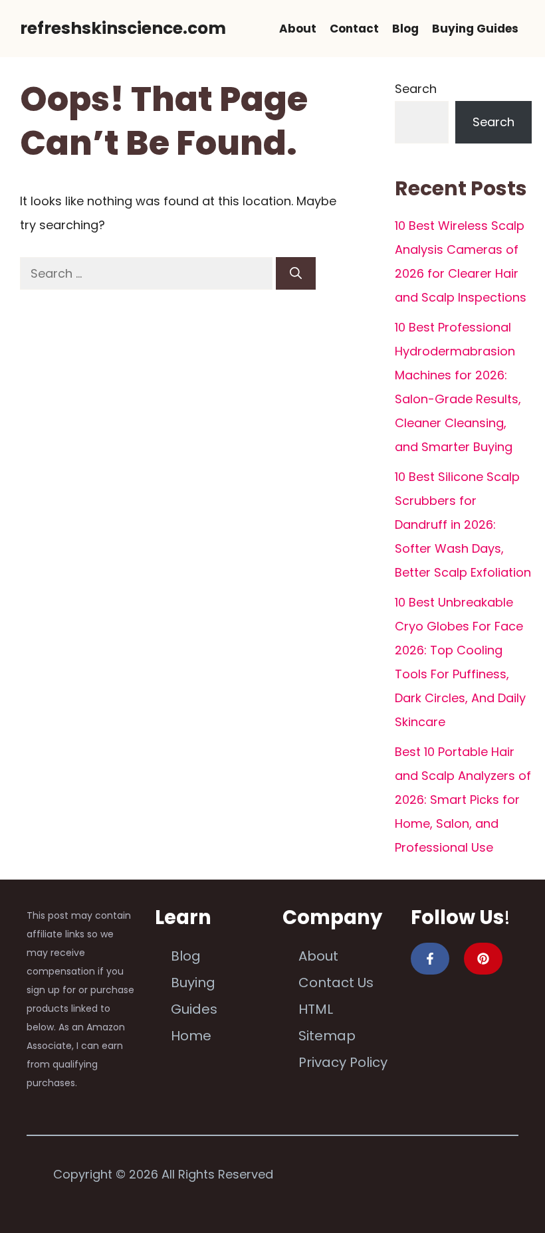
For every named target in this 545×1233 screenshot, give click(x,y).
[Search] (296, 273)
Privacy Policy (342, 1062)
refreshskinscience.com (123, 28)
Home (191, 1035)
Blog (405, 29)
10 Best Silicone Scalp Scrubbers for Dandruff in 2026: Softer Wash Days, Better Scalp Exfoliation (463, 524)
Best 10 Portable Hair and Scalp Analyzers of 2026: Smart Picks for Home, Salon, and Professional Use (463, 799)
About (297, 29)
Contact (354, 29)
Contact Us (336, 982)
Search (416, 88)
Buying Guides (475, 29)
